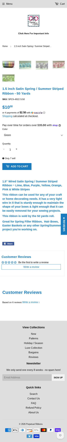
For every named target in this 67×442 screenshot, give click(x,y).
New (33, 334)
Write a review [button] (31, 267)
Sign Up (58, 377)
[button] (33, 112)
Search (34, 394)
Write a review (30, 302)
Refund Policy (33, 407)
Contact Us (33, 398)
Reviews (33, 357)
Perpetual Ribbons (34, 424)
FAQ (33, 403)
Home (5, 46)
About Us (33, 412)
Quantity (6, 143)
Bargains (33, 352)
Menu (9, 4)
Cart (62, 4)
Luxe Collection (33, 348)
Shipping (7, 116)
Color (5, 129)
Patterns (33, 338)
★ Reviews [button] (64, 224)
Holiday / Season (33, 343)
